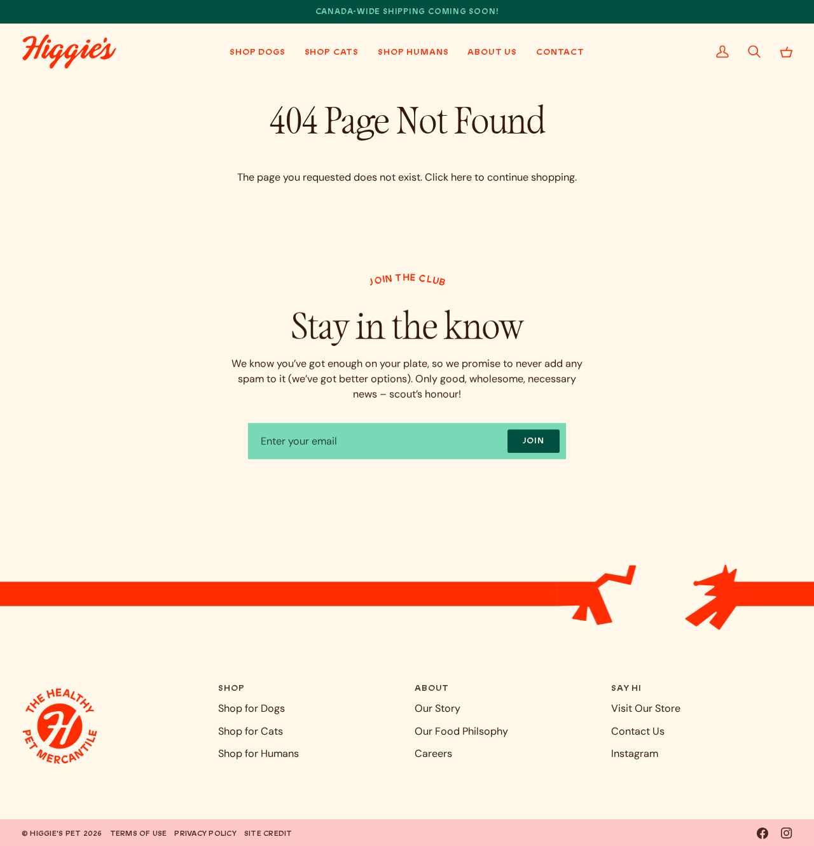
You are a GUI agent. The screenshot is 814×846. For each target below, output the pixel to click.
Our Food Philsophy (461, 731)
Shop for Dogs (251, 708)
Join (533, 440)
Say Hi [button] (626, 688)
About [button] (432, 688)
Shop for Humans (258, 753)
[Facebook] (762, 833)
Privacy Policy (205, 833)
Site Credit (268, 833)
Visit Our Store (645, 708)
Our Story (437, 708)
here (461, 177)
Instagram (634, 753)
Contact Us (638, 731)
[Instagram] (786, 833)
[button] (257, 52)
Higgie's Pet (55, 833)
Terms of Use (138, 833)
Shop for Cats (250, 731)
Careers (433, 753)
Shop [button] (231, 688)
